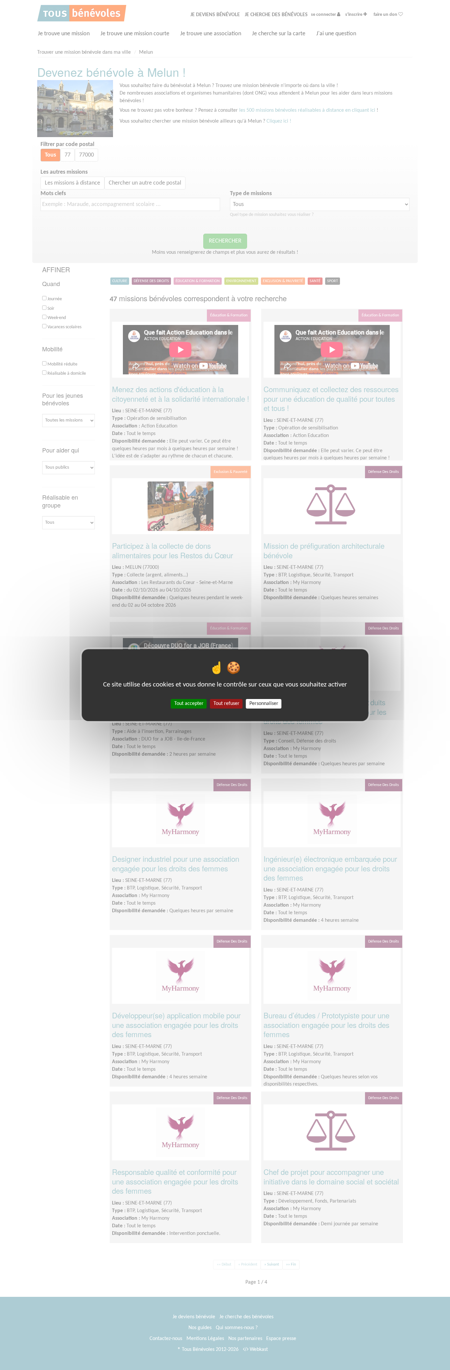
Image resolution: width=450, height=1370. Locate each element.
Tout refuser (226, 703)
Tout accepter (189, 703)
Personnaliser (263, 703)
